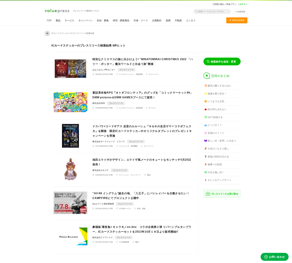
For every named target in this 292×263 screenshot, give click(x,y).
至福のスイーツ (216, 133)
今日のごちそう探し (218, 148)
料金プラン (231, 4)
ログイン (243, 4)
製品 (58, 20)
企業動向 (157, 20)
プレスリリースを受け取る (224, 194)
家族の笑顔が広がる (218, 156)
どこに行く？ (215, 125)
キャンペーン (85, 20)
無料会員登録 (236, 20)
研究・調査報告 (121, 20)
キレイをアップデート (219, 180)
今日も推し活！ (216, 172)
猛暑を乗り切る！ (217, 93)
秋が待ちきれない (217, 109)
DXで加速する (215, 117)
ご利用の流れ (218, 4)
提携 (168, 20)
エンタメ (191, 20)
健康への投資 (215, 164)
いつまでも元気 (216, 101)
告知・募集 (103, 20)
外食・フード (141, 20)
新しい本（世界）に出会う (222, 140)
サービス (69, 20)
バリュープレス (57, 11)
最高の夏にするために (219, 85)
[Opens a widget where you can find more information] (275, 257)
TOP (49, 20)
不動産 (178, 20)
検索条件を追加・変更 (223, 61)
